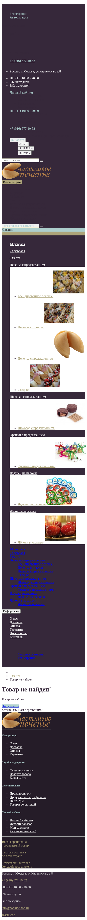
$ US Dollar (26, 148)
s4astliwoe (8, 915)
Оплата (15, 626)
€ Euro (23, 144)
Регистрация (18, 13)
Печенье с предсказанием (27, 204)
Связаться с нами (21, 770)
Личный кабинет (21, 820)
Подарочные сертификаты (28, 797)
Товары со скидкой (23, 804)
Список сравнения (31, 99)
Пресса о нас (18, 633)
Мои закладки (19, 827)
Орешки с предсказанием (27, 435)
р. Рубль (24, 152)
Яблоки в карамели (23, 218)
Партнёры (17, 800)
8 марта (15, 200)
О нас (14, 618)
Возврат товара (20, 774)
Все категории (20, 189)
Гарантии (16, 629)
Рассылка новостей (23, 831)
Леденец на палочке (23, 211)
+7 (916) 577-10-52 (22, 61)
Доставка (16, 622)
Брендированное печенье (35, 296)
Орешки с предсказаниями (28, 215)
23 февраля (17, 196)
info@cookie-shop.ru (15, 908)
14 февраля (17, 193)
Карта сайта (18, 777)
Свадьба (24, 390)
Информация (11, 611)
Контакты (16, 636)
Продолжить (10, 706)
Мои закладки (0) (30, 96)
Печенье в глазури (31, 327)
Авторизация (19, 17)
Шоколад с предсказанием (28, 207)
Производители (20, 793)
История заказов (21, 824)
